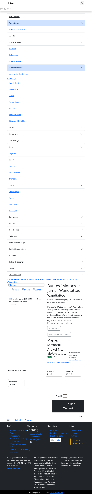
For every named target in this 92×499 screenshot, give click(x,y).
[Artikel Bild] (15, 289)
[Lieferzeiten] (55, 357)
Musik (12, 127)
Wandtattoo (14, 23)
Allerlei (12, 36)
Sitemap (73, 433)
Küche (12, 108)
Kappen (12, 255)
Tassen (12, 268)
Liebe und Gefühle (17, 121)
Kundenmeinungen (58, 433)
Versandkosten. (75, 360)
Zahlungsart (35, 439)
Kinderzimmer (15, 68)
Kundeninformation (18, 430)
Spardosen (14, 217)
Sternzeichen (14, 172)
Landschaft (14, 83)
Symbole (13, 179)
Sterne (12, 166)
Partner (73, 436)
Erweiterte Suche (77, 430)
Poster (12, 223)
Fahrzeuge (13, 55)
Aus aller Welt (15, 42)
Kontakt (53, 430)
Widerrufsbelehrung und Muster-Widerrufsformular (18, 441)
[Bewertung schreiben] (13, 304)
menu (3, 8)
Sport (11, 160)
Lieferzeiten (35, 436)
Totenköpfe (14, 191)
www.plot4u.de (56, 492)
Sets (11, 147)
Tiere (11, 95)
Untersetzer (14, 16)
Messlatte (13, 89)
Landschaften (15, 114)
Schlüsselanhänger (17, 242)
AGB (11, 446)
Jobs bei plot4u (56, 436)
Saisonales (13, 134)
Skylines (12, 153)
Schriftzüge (14, 140)
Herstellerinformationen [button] (59, 334)
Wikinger (13, 210)
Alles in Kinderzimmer (18, 74)
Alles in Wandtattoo (17, 29)
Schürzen (13, 236)
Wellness (13, 204)
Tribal (11, 198)
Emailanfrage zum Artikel (58, 362)
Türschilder (14, 102)
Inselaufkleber (15, 61)
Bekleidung (14, 230)
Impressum (15, 436)
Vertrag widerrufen (78, 441)
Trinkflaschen (15, 274)
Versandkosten (36, 434)
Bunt (53, 279)
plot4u (10, 3)
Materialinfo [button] (54, 328)
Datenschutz (15, 433)
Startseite (11, 279)
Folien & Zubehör (16, 262)
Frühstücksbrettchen (18, 249)
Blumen (12, 48)
